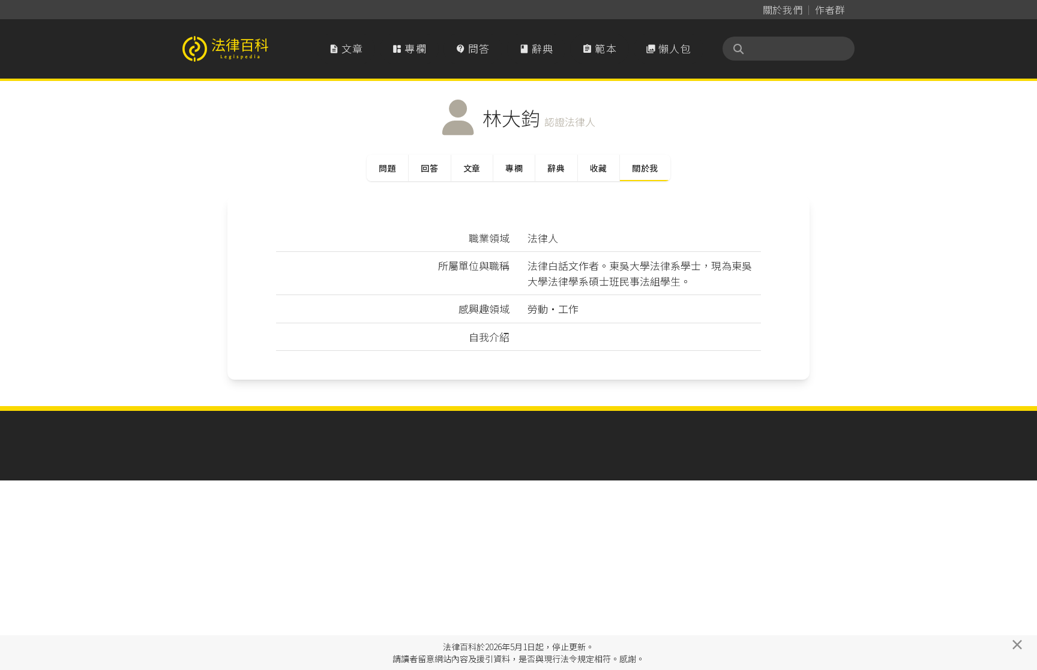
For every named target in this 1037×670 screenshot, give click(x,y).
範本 (599, 48)
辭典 (536, 48)
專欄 (409, 48)
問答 (472, 48)
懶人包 (668, 48)
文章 (346, 48)
